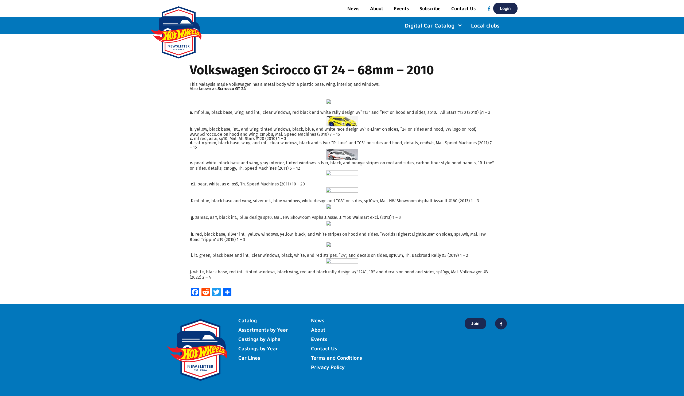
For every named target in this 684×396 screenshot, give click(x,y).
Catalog (247, 320)
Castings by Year (258, 348)
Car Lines (249, 357)
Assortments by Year (263, 329)
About (376, 8)
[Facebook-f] (489, 8)
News (353, 8)
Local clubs (485, 25)
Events (401, 8)
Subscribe (430, 8)
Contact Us (463, 8)
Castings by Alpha (259, 339)
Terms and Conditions (336, 357)
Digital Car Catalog (429, 25)
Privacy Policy (328, 367)
